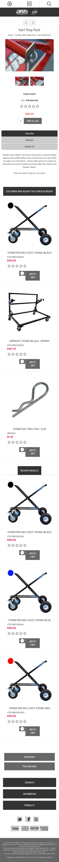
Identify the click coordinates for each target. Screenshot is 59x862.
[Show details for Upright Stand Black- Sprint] (29, 312)
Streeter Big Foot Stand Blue (29, 620)
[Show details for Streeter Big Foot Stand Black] (29, 224)
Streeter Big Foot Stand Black (29, 252)
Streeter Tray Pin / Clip (29, 429)
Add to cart (33, 121)
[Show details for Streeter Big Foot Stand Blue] (29, 591)
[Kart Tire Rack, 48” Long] (33, 23)
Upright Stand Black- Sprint (29, 341)
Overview (29, 133)
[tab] (30, 133)
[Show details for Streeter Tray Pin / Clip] (29, 400)
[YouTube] (36, 819)
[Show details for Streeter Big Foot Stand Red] (29, 679)
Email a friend (29, 94)
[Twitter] (19, 819)
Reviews (29, 140)
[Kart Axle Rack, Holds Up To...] (26, 23)
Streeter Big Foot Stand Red (29, 708)
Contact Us (29, 146)
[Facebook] (27, 819)
